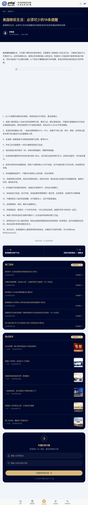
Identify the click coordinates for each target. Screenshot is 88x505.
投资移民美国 (8, 53)
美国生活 (43, 59)
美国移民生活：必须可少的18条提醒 (30, 20)
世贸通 (11, 32)
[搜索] (81, 4)
